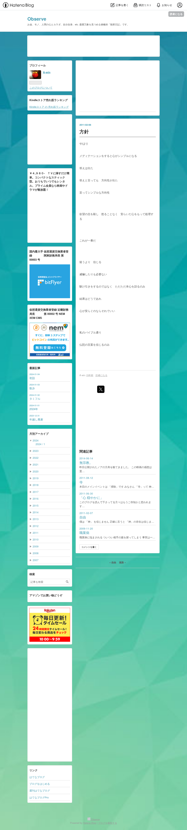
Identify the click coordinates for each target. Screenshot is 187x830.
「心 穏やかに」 (91, 497)
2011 (36, 532)
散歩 (32, 388)
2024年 (33, 409)
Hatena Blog (89, 823)
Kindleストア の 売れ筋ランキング (49, 107)
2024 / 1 (40, 444)
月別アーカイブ (39, 434)
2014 (36, 512)
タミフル (34, 398)
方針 (84, 131)
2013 (36, 519)
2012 (36, 526)
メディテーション (90, 156)
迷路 (122, 562)
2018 (36, 485)
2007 (36, 560)
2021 (36, 464)
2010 (36, 539)
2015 (36, 505)
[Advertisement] (49, 705)
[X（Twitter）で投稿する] (100, 389)
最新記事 (34, 368)
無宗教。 (86, 462)
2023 (36, 451)
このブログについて (40, 87)
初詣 (32, 378)
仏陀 (82, 344)
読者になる (176, 14)
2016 (36, 498)
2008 (36, 553)
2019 (36, 478)
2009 (36, 546)
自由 (82, 517)
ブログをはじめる (39, 783)
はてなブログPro (39, 797)
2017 (36, 492)
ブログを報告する (107, 823)
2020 (36, 471)
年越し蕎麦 (36, 419)
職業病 (84, 532)
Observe (36, 18)
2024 (36, 440)
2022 (36, 458)
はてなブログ (37, 777)
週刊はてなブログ (39, 790)
